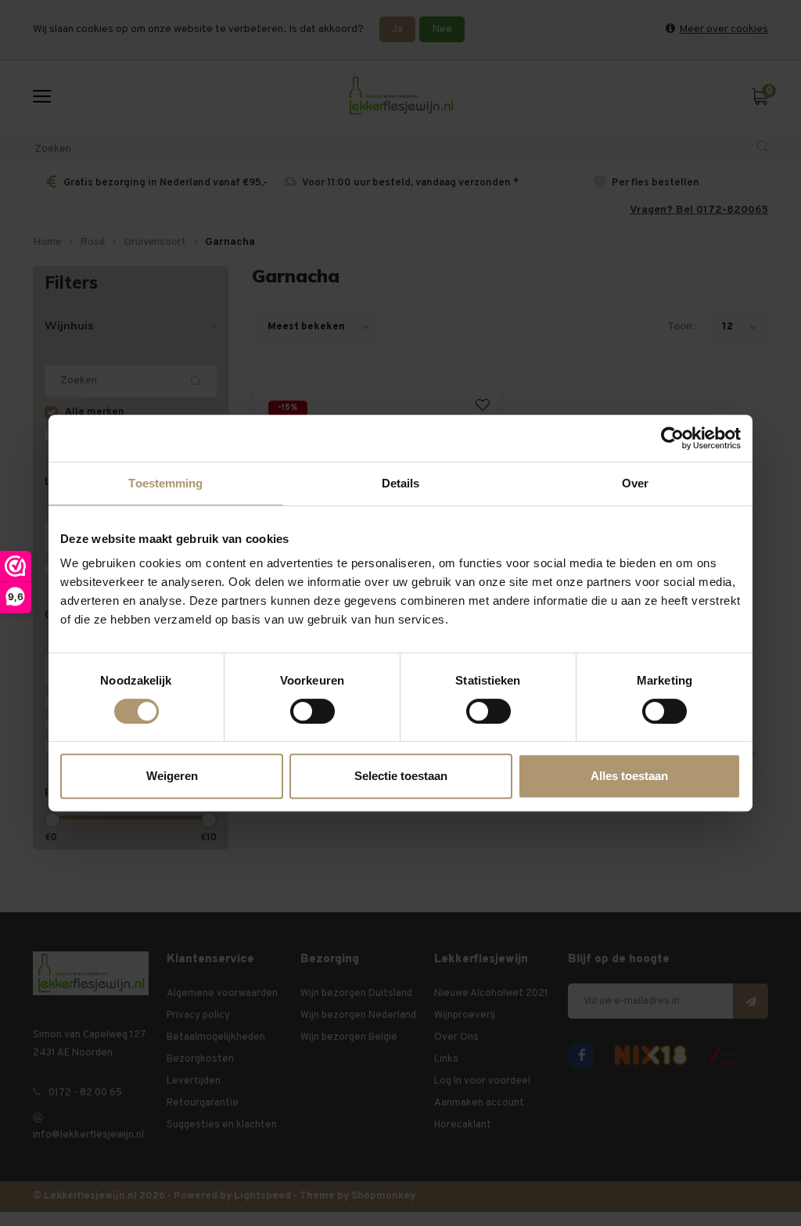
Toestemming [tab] (165, 483)
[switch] (312, 711)
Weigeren (172, 775)
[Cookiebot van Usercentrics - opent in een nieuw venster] (672, 438)
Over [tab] (635, 483)
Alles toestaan (629, 775)
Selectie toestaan (400, 775)
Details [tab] (401, 483)
